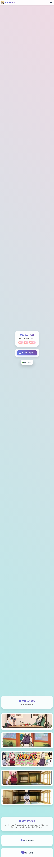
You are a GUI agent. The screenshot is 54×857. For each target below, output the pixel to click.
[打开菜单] (51, 2)
